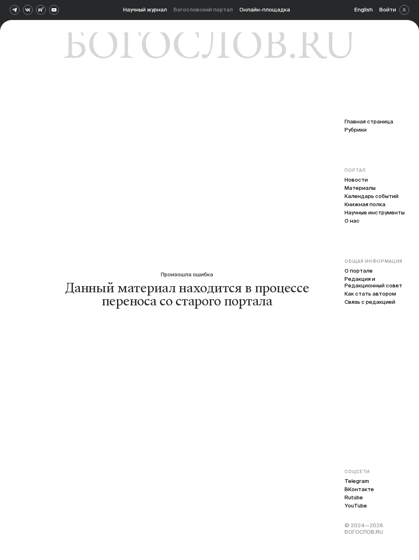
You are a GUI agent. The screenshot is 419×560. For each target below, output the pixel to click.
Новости (356, 180)
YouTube (356, 506)
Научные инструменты (375, 212)
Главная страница (369, 121)
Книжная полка (365, 204)
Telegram (357, 481)
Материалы (360, 188)
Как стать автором (370, 294)
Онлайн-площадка (264, 10)
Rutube (354, 497)
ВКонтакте (359, 489)
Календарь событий (372, 196)
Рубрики (356, 130)
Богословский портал (203, 10)
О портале (359, 271)
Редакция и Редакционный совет (373, 282)
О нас (352, 221)
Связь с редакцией (370, 302)
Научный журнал (145, 10)
